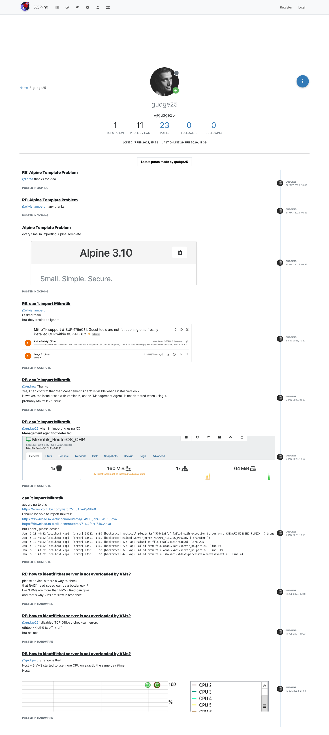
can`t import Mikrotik (43, 498)
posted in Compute (36, 367)
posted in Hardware (37, 603)
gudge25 (291, 181)
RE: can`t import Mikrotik (46, 303)
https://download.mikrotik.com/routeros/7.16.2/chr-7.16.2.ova (66, 524)
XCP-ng (41, 7)
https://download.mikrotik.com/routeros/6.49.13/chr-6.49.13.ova (69, 519)
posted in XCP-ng (35, 188)
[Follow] (176, 90)
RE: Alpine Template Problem (50, 172)
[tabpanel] (164, 448)
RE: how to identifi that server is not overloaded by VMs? (76, 574)
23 (164, 125)
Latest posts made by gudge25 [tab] (164, 162)
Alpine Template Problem (46, 227)
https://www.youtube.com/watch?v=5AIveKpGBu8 (59, 509)
